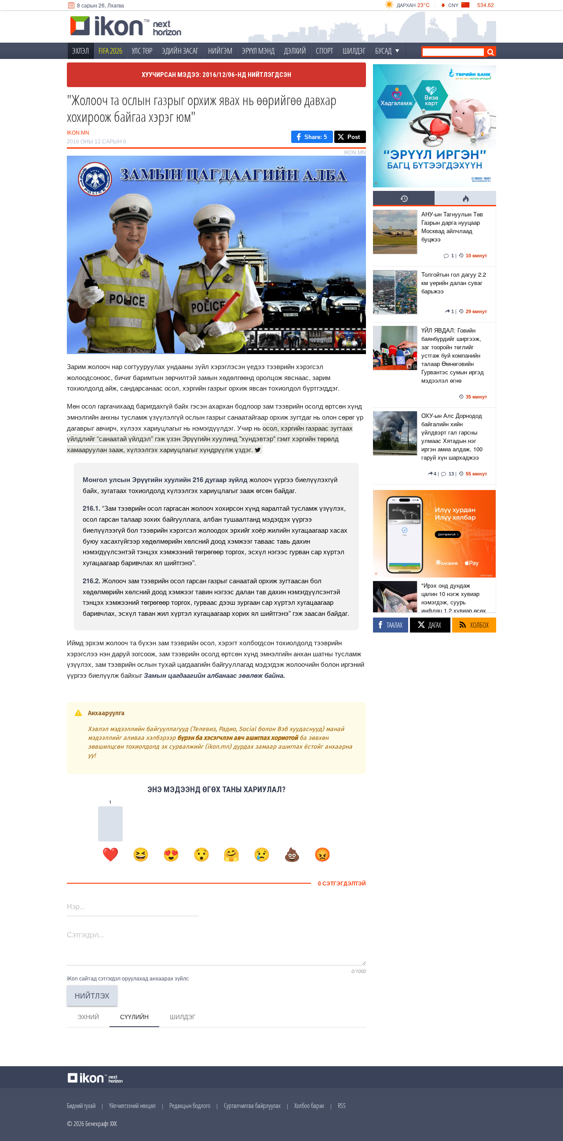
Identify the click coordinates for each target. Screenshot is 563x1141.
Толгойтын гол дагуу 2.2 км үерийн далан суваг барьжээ (453, 282)
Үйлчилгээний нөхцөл (132, 1105)
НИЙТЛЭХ (92, 996)
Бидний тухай (81, 1105)
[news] (395, 236)
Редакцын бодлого (189, 1105)
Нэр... (76, 906)
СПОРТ (324, 50)
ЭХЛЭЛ (80, 50)
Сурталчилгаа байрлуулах (252, 1105)
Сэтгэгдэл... (85, 934)
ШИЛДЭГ (354, 50)
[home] (126, 27)
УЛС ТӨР (142, 50)
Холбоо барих (309, 1105)
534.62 (485, 4)
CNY (453, 4)
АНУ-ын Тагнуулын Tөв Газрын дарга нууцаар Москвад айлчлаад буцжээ (452, 226)
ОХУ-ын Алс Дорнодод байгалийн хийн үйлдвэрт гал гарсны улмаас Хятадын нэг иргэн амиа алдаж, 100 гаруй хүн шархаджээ (452, 436)
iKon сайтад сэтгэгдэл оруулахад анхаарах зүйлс (128, 978)
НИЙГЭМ (220, 50)
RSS (342, 1105)
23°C (423, 4)
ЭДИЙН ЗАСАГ (180, 50)
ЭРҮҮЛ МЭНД (258, 50)
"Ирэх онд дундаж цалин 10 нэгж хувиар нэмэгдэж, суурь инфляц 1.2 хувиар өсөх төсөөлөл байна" (453, 602)
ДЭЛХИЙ (295, 50)
